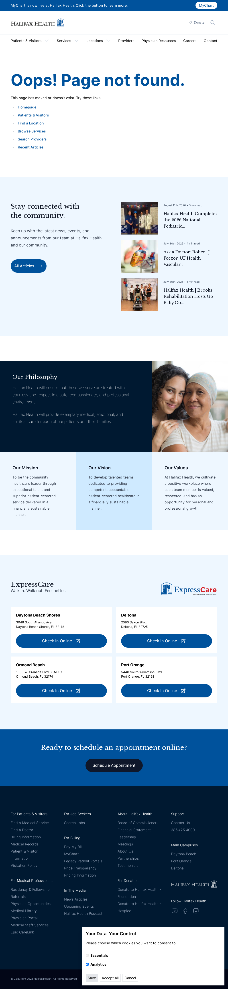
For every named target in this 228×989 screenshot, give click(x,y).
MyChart (206, 5)
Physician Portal (24, 918)
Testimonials (128, 865)
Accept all (110, 978)
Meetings (125, 844)
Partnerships (128, 858)
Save (92, 978)
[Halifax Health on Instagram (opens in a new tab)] (196, 910)
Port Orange (181, 861)
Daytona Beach (183, 854)
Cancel (130, 978)
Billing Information (26, 837)
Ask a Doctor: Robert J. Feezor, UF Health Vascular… (187, 258)
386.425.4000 (183, 830)
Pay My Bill (73, 847)
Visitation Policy (24, 865)
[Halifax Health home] (37, 22)
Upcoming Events (79, 906)
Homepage (27, 107)
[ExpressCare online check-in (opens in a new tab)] (188, 589)
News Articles (76, 899)
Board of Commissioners (138, 823)
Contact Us (180, 823)
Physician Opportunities (31, 903)
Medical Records (25, 844)
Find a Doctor (22, 830)
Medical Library (24, 911)
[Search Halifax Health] (212, 22)
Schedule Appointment (114, 765)
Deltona (177, 868)
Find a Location (31, 123)
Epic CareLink (22, 932)
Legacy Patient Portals (83, 861)
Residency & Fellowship (30, 889)
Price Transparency (80, 868)
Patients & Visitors (33, 115)
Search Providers (32, 139)
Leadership (127, 837)
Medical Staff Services (30, 925)
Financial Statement (134, 830)
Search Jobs (74, 823)
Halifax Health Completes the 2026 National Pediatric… (190, 220)
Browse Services (32, 131)
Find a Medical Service (30, 823)
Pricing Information (80, 875)
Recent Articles (31, 147)
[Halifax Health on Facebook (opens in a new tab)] (185, 910)
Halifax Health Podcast (83, 913)
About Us (125, 851)
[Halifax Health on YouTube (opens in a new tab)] (174, 910)
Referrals (18, 896)
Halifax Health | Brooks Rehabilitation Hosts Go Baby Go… (188, 296)
